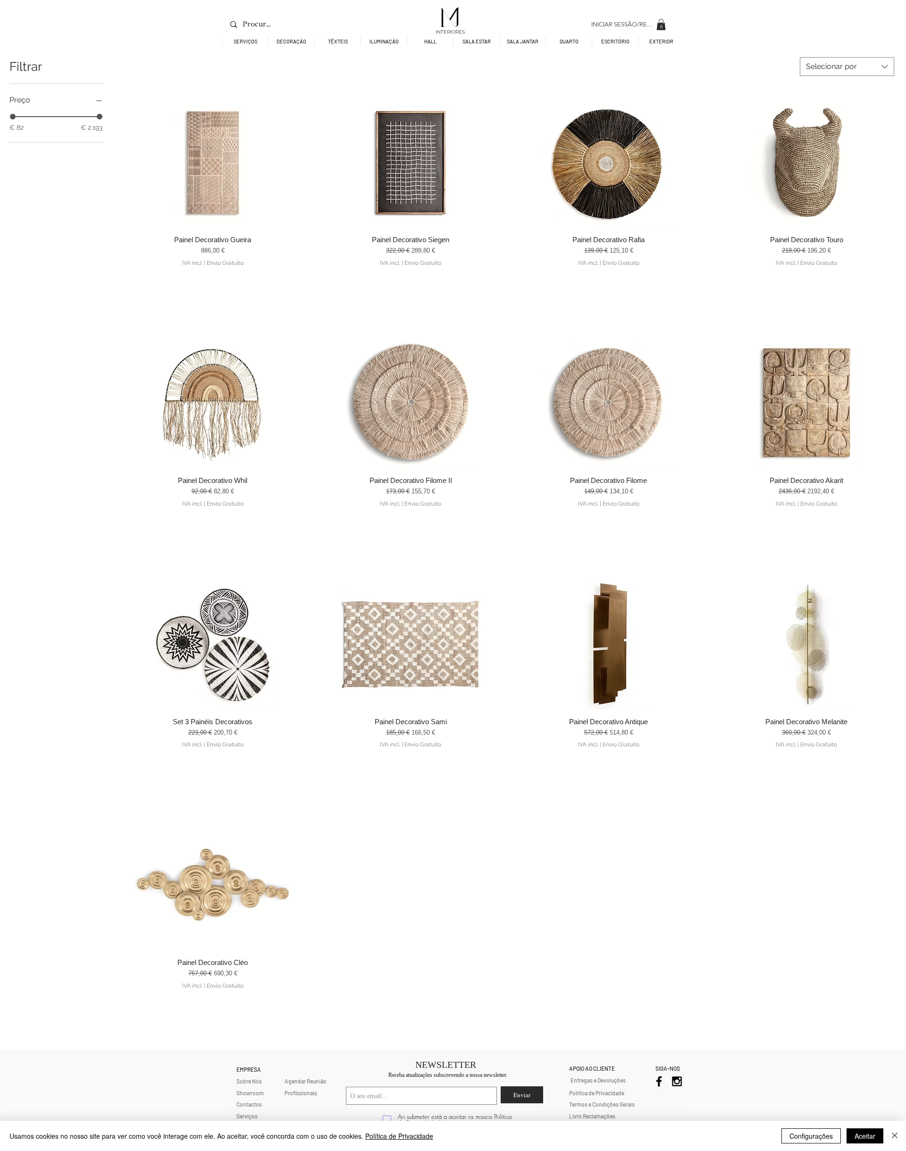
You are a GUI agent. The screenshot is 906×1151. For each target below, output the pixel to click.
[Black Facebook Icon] (659, 1081)
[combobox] (847, 66)
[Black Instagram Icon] (677, 1081)
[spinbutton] (212, 281)
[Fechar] (894, 1135)
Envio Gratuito (225, 263)
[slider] (12, 116)
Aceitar (865, 1136)
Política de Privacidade (399, 1136)
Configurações (811, 1136)
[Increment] (292, 281)
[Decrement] (133, 281)
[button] (661, 24)
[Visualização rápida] (213, 162)
